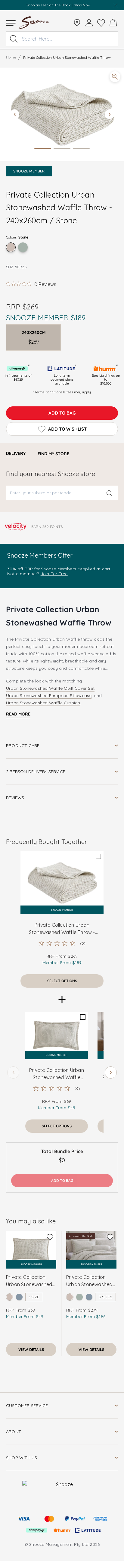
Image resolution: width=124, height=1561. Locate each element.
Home (11, 57)
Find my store (53, 453)
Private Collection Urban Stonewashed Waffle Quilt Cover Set (89, 1281)
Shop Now (82, 5)
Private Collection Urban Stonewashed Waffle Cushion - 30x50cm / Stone (57, 1074)
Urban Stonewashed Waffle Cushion (43, 702)
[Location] (77, 23)
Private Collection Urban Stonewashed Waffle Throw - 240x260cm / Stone (62, 929)
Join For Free (54, 573)
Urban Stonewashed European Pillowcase (48, 695)
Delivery (16, 453)
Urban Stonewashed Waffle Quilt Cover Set (50, 688)
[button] (62, 114)
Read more (18, 714)
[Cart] (113, 23)
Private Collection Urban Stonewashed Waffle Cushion (29, 1281)
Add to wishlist (67, 429)
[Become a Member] (89, 23)
